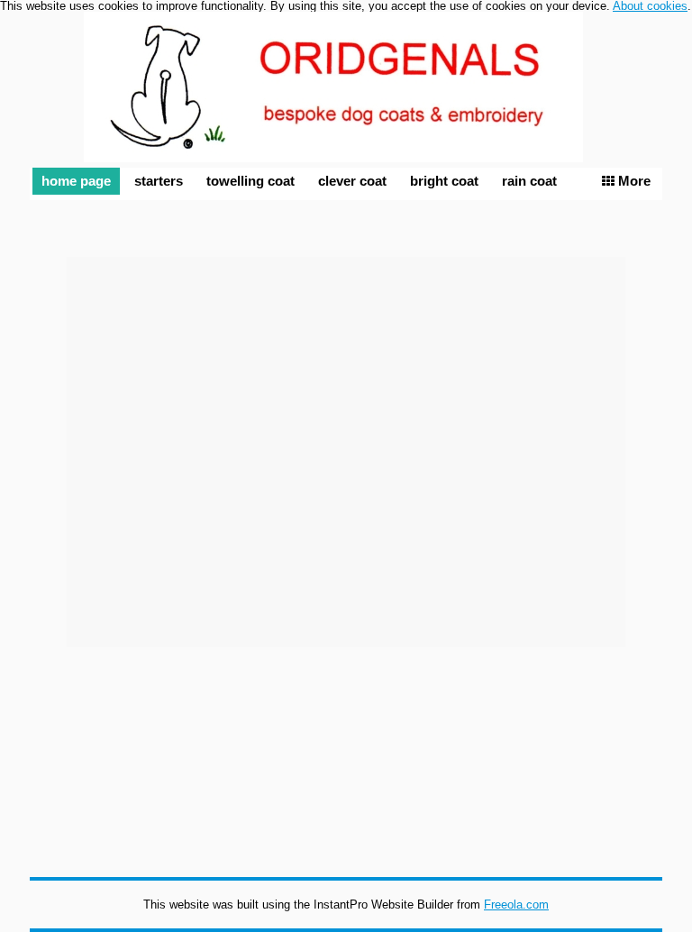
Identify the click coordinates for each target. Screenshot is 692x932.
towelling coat (250, 180)
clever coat (352, 180)
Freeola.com (516, 904)
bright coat (444, 180)
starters (158, 180)
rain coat (529, 180)
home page (76, 180)
